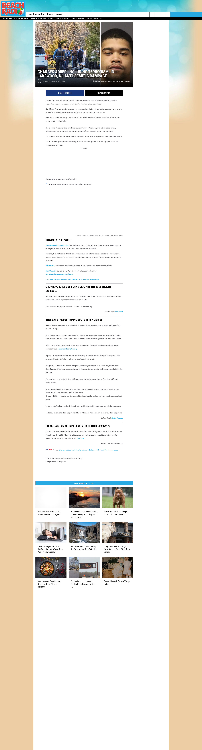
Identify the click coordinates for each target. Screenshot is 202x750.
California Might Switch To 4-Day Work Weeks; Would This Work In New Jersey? (50, 549)
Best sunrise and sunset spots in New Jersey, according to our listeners (84, 514)
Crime (57, 458)
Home (30, 14)
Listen (37, 14)
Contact (59, 14)
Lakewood (68, 458)
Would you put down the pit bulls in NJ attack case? (115, 513)
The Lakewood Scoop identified (57, 245)
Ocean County (77, 458)
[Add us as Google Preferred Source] (157, 14)
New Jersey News (60, 462)
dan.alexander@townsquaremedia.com (59, 274)
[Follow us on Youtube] (167, 14)
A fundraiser (50, 266)
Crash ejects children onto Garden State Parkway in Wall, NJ (83, 584)
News (51, 14)
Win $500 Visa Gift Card (94, 18)
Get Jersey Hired (78, 18)
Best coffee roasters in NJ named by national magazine (50, 513)
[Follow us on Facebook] (162, 14)
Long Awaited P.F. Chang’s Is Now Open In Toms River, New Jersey (117, 549)
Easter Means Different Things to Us (117, 582)
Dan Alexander (46, 81)
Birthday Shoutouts (62, 18)
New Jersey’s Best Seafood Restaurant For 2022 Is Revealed (50, 584)
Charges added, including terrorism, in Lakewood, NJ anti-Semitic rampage (88, 450)
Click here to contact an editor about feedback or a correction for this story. (72, 279)
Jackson (62, 458)
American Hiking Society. (68, 349)
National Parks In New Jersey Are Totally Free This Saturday (83, 547)
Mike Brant (119, 312)
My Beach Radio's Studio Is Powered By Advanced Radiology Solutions (28, 18)
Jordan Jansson (117, 418)
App (44, 14)
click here (80, 438)
